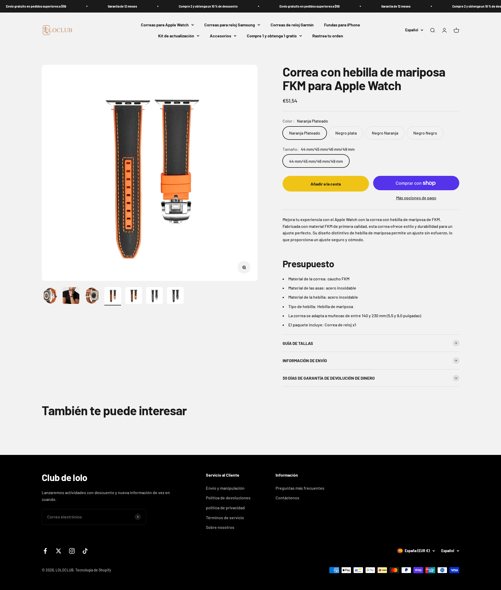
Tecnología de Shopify (93, 570)
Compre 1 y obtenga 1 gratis (272, 35)
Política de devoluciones (228, 497)
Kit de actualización (176, 35)
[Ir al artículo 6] (154, 296)
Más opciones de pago (416, 197)
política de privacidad (225, 507)
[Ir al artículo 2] (71, 296)
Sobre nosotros (220, 527)
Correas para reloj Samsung (229, 24)
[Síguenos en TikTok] (85, 550)
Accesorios (220, 35)
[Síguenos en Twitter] (58, 550)
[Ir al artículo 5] (133, 296)
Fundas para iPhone (342, 24)
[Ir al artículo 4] (112, 296)
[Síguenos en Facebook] (45, 550)
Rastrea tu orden (327, 35)
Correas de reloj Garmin (292, 24)
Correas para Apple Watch (165, 24)
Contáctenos (287, 497)
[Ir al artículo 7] (175, 296)
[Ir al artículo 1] (50, 296)
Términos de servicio (225, 517)
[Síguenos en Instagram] (71, 550)
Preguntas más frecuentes (300, 487)
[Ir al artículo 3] (92, 296)
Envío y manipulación (225, 487)
